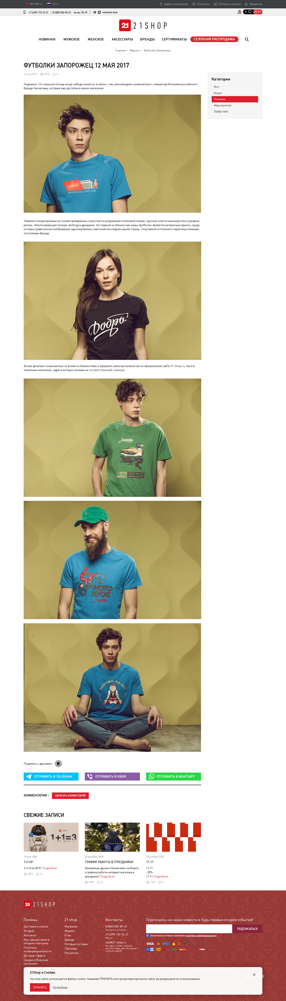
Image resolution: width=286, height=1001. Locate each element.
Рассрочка (71, 953)
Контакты (203, 4)
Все (216, 86)
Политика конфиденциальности (38, 949)
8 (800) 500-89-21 (62, 12)
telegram (53, 776)
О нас (67, 935)
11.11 (150, 862)
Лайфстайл (221, 111)
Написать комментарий (70, 795)
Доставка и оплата (36, 926)
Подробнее (49, 868)
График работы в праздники (109, 862)
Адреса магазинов (176, 4)
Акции (218, 93)
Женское (96, 39)
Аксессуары (122, 39)
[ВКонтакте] (58, 763)
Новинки (47, 39)
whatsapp (176, 776)
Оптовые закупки (230, 4)
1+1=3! (28, 862)
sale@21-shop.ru (115, 942)
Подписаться (247, 928)
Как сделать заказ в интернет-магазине (37, 941)
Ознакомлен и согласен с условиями (183, 935)
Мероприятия (222, 105)
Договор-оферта (34, 955)
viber (110, 776)
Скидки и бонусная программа (36, 961)
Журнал (69, 931)
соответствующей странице (107, 370)
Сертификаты (174, 39)
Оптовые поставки (76, 944)
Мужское (71, 39)
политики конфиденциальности (201, 935)
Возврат (29, 931)
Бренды (147, 39)
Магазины (70, 926)
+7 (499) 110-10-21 (38, 12)
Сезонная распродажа (214, 39)
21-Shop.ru (177, 366)
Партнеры (70, 948)
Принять (39, 987)
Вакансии (256, 4)
